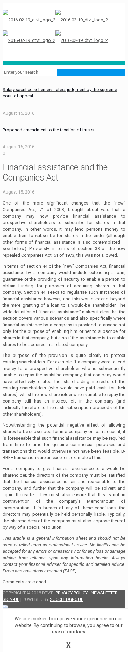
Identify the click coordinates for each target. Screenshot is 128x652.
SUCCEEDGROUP (66, 599)
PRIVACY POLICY (72, 592)
